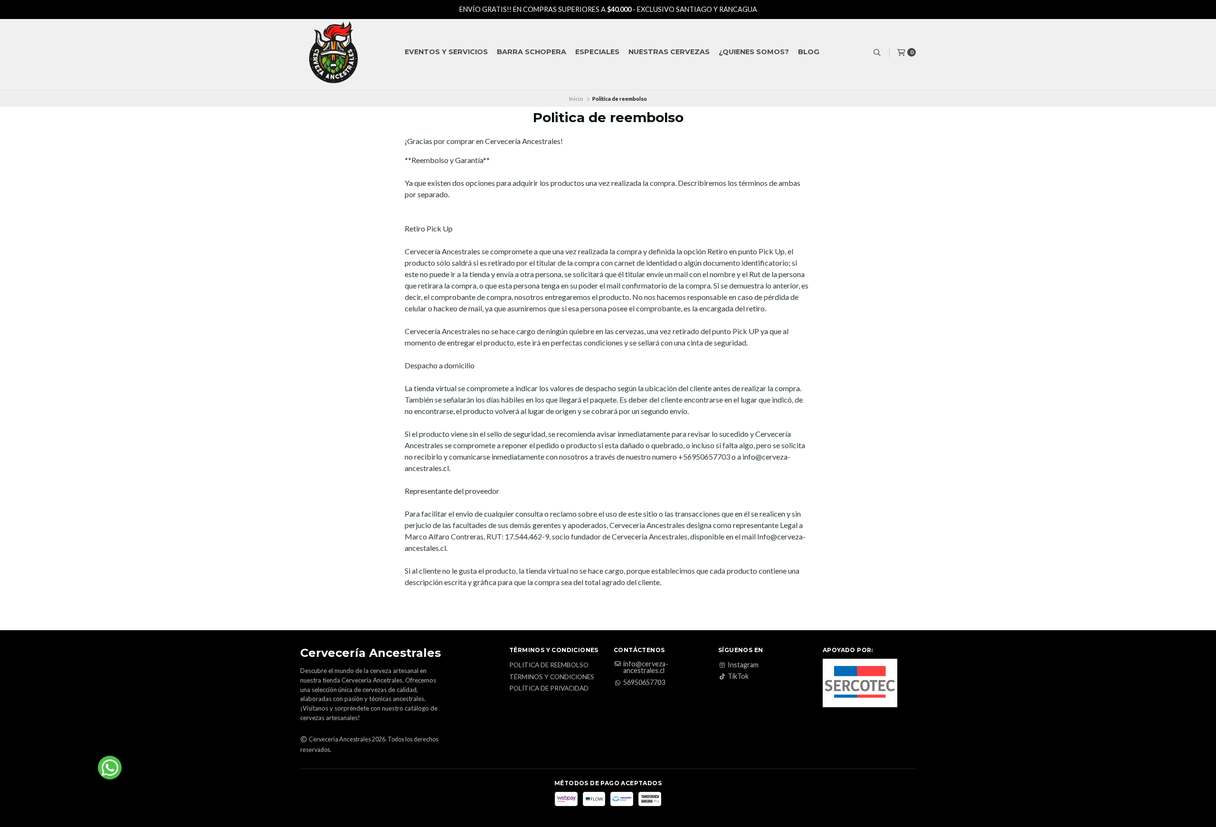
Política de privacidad (549, 688)
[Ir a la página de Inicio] (333, 52)
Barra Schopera (531, 52)
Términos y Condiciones (551, 677)
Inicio (576, 99)
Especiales (597, 52)
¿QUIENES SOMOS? (754, 52)
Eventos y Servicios (446, 52)
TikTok (738, 676)
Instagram (743, 665)
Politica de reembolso (549, 665)
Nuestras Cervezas (669, 52)
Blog (808, 52)
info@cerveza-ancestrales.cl (645, 667)
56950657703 (644, 682)
